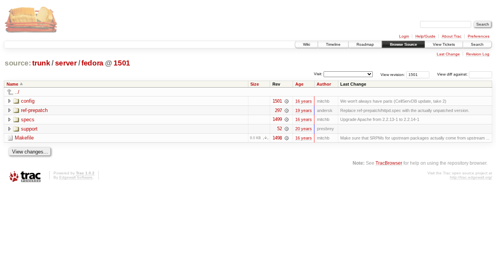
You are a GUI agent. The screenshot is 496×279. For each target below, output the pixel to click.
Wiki (306, 44)
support (29, 129)
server (66, 63)
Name (12, 84)
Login (404, 36)
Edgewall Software (76, 177)
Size (254, 84)
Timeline (333, 44)
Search (477, 44)
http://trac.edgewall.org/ (471, 177)
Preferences (478, 36)
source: (18, 63)
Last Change (448, 54)
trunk (41, 63)
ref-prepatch (34, 110)
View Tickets (444, 44)
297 (278, 110)
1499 (277, 119)
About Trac (452, 36)
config (27, 101)
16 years (303, 101)
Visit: (318, 74)
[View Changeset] (286, 101)
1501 (122, 63)
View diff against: (453, 74)
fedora (92, 63)
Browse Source (403, 44)
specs (27, 119)
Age (299, 84)
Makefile (24, 138)
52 (279, 128)
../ (17, 92)
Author (324, 84)
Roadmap (365, 44)
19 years (303, 110)
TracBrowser (388, 162)
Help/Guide (425, 36)
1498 (277, 138)
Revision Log (477, 54)
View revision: (393, 74)
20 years (303, 128)
